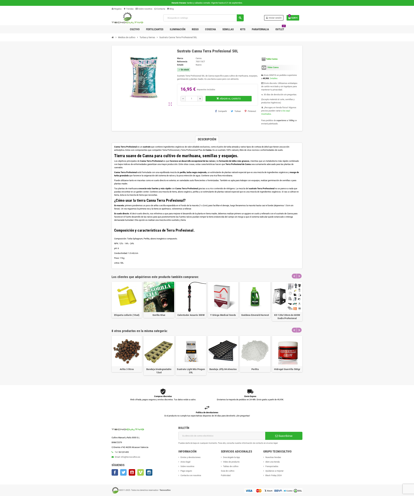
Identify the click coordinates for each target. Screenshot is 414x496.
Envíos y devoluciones (190, 457)
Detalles (274, 78)
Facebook (115, 472)
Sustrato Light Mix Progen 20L (191, 371)
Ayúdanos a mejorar (274, 471)
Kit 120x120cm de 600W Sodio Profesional (287, 317)
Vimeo (140, 472)
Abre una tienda (272, 462)
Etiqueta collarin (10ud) (127, 315)
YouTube (132, 472)
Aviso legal (185, 462)
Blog (170, 9)
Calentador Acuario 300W (191, 315)
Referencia (182, 61)
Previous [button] (294, 276)
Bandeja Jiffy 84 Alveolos (223, 369)
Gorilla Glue (159, 315)
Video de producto (231, 462)
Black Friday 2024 (273, 475)
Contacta (160, 9)
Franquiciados (271, 466)
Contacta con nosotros (190, 475)
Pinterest (252, 111)
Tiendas (129, 9)
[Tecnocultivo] (127, 17)
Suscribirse (285, 435)
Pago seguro (186, 471)
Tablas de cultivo (230, 466)
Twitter (123, 472)
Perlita (255, 369)
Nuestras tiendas (273, 457)
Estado (180, 65)
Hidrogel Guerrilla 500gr (287, 369)
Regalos (117, 9)
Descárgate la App (231, 457)
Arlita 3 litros (127, 369)
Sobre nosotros (145, 9)
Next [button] (299, 276)
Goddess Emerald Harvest (255, 315)
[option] (127, 301)
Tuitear (237, 111)
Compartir (222, 111)
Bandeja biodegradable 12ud (158, 371)
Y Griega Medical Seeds (223, 315)
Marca (180, 58)
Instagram (149, 472)
